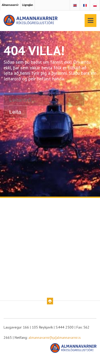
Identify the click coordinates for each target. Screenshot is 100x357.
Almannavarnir (10, 5)
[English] (75, 5)
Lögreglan (27, 5)
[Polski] (95, 5)
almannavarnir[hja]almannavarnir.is (54, 337)
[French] (85, 5)
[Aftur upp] (50, 301)
